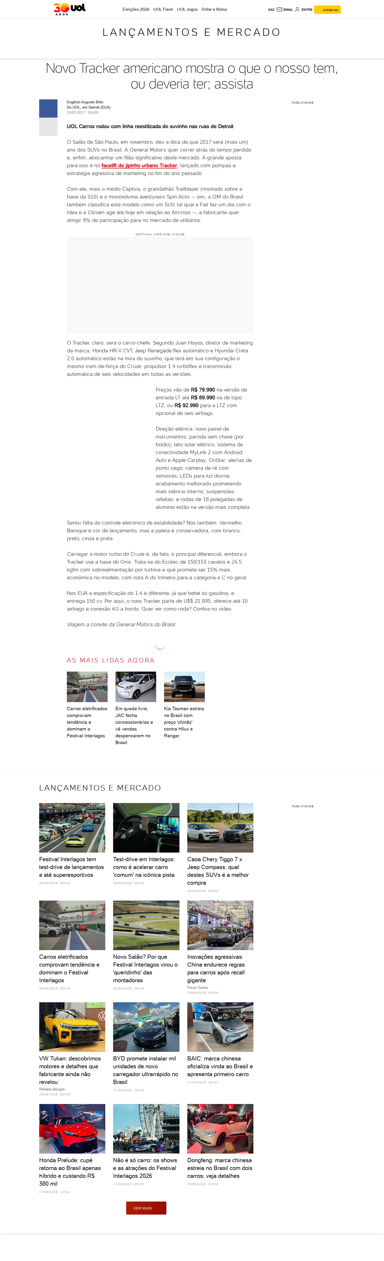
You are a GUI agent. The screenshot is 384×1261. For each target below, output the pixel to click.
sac (271, 9)
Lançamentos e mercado (192, 32)
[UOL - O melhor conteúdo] (69, 9)
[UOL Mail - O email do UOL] (284, 9)
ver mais (142, 1208)
